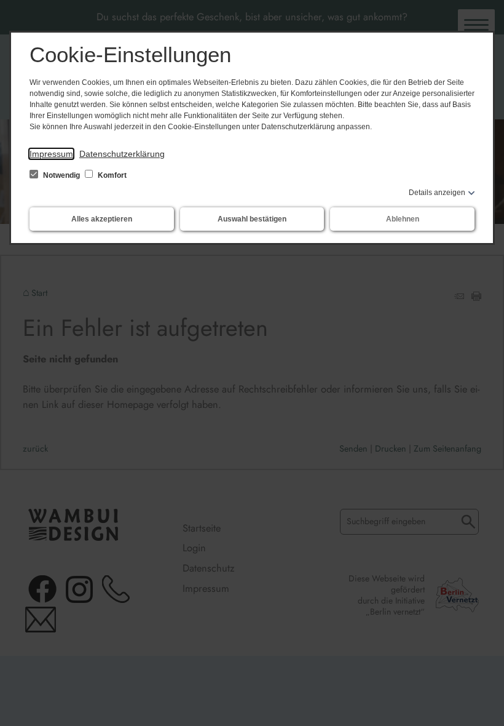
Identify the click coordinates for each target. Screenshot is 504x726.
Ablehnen (402, 219)
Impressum (51, 154)
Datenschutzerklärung (122, 154)
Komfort (111, 175)
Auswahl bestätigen (252, 219)
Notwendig (61, 175)
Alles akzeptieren (101, 219)
